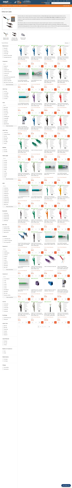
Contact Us (25, 5)
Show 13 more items (9, 84)
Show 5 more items (9, 125)
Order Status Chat (66, 485)
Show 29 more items (9, 178)
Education (21, 5)
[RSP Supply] (7, 2)
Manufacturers (15, 5)
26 (49, 326)
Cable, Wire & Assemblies (7, 8)
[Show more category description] (68, 28)
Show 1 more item (10, 297)
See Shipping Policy (27, 3)
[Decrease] (19, 66)
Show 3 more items (9, 206)
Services (10, 5)
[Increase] (26, 66)
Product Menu (5, 5)
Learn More (47, 3)
